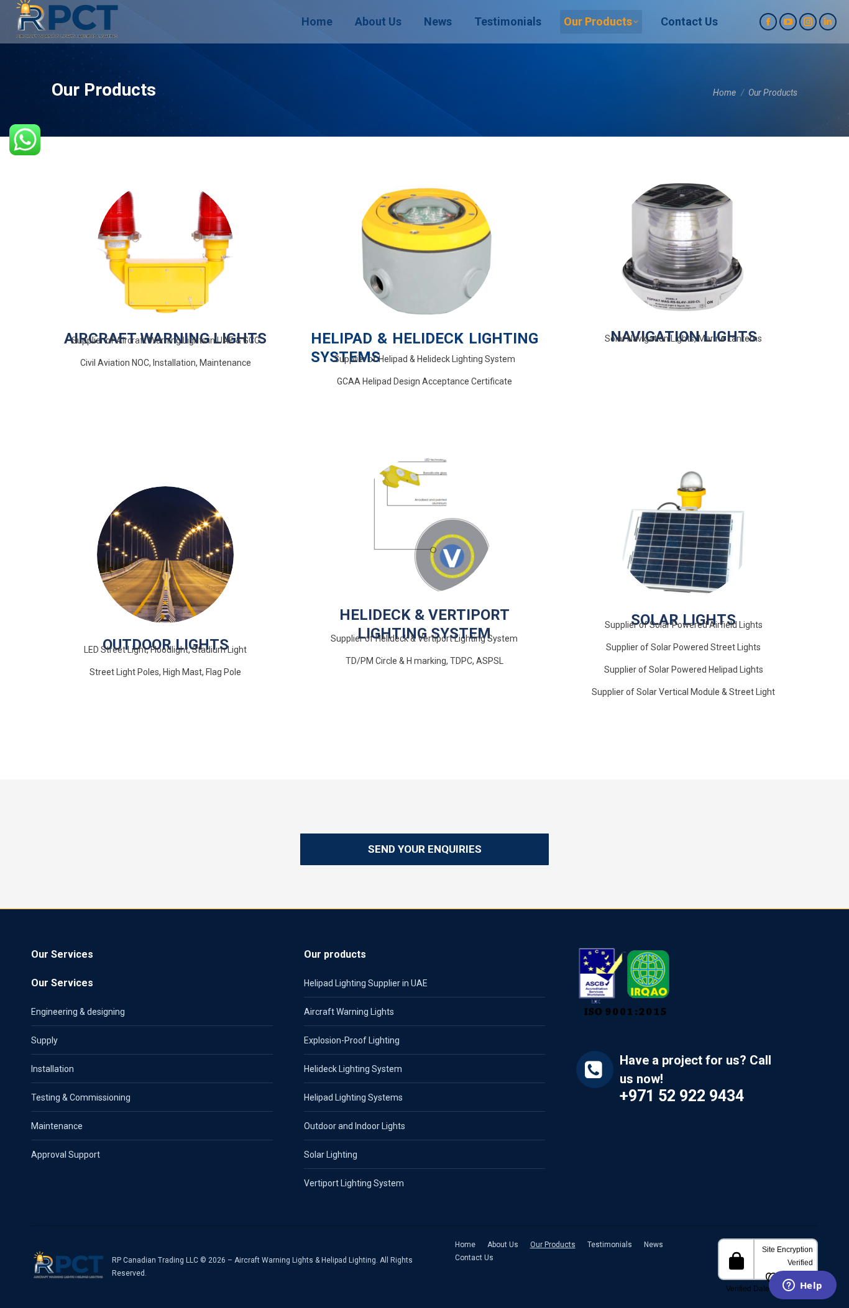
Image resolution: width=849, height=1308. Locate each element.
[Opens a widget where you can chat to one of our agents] (802, 1286)
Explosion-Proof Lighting (352, 1040)
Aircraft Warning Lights (349, 1012)
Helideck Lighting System (353, 1069)
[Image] (165, 248)
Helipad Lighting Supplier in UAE (366, 983)
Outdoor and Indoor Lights (354, 1126)
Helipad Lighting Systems (353, 1097)
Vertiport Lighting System (354, 1183)
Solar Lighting (330, 1155)
